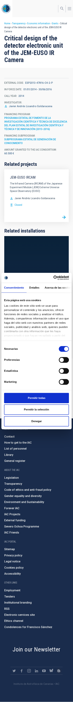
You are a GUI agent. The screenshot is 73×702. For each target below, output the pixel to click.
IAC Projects (12, 514)
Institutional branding (18, 602)
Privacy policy (13, 555)
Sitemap (9, 549)
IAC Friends (11, 532)
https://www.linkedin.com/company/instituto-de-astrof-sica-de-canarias (36, 671)
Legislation (11, 477)
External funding (15, 520)
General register (14, 461)
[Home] (6, 8)
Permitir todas (36, 397)
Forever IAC (11, 508)
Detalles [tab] (34, 287)
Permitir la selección (36, 409)
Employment (12, 590)
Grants (55, 23)
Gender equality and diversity (23, 496)
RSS (7, 608)
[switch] (64, 360)
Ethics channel (13, 621)
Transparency (19, 23)
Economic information (38, 23)
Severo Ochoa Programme (21, 526)
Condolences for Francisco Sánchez (28, 627)
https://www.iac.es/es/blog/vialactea (59, 671)
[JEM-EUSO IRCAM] (64, 217)
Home (7, 23)
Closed (18, 204)
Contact (9, 436)
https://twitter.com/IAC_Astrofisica (14, 671)
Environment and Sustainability (24, 502)
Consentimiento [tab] (14, 287)
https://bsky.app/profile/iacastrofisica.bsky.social (51, 671)
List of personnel (15, 448)
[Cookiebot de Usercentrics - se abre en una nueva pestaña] (53, 277)
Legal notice (12, 561)
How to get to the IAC (18, 442)
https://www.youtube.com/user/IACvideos (44, 671)
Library (8, 455)
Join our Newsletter (36, 649)
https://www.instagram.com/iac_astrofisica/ (29, 671)
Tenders (9, 596)
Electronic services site (19, 615)
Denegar (36, 421)
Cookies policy (14, 567)
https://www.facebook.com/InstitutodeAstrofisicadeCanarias (21, 671)
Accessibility (12, 573)
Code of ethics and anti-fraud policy (27, 489)
